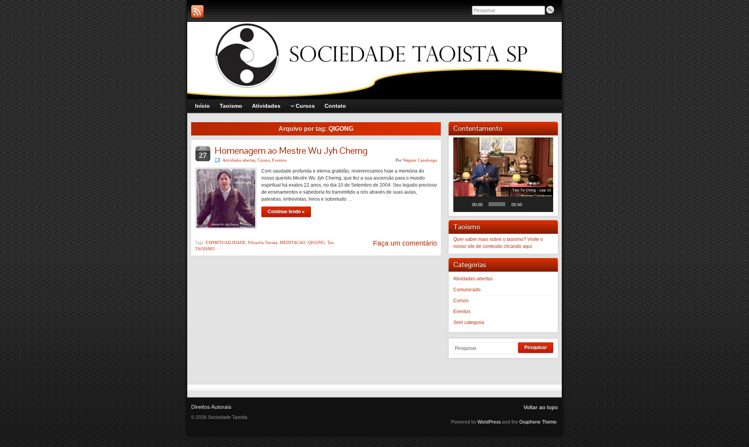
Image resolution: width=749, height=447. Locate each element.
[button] (503, 174)
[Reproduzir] (463, 204)
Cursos (263, 160)
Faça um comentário (405, 243)
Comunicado (467, 289)
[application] (503, 174)
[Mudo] (530, 204)
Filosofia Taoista (262, 242)
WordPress (489, 422)
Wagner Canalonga (420, 160)
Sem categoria (468, 322)
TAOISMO (205, 248)
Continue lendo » (286, 211)
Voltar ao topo (541, 407)
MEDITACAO (292, 242)
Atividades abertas (238, 160)
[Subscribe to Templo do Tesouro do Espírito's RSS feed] (197, 11)
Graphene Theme (538, 422)
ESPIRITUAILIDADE (226, 242)
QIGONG (316, 242)
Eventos (279, 160)
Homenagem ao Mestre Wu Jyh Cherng (291, 150)
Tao (330, 242)
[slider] (497, 204)
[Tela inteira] (543, 204)
